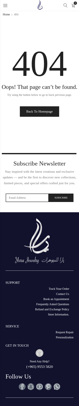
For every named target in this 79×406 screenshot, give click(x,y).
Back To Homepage (39, 111)
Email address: (27, 198)
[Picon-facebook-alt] (22, 386)
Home (6, 14)
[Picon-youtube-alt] (39, 386)
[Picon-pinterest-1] (48, 386)
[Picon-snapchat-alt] (30, 386)
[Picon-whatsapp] (56, 386)
